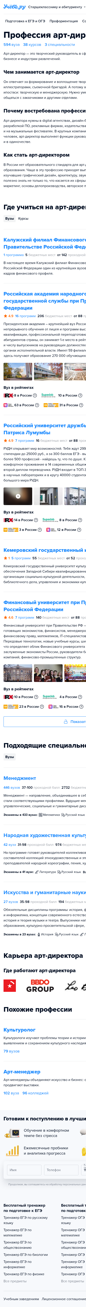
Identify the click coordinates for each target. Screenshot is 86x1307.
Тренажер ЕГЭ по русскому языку (26, 1220)
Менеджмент (20, 778)
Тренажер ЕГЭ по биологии (26, 1255)
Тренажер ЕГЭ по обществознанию (18, 1245)
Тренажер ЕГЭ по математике (18, 1233)
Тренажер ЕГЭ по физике (24, 1274)
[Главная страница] (15, 7)
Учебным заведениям (21, 1299)
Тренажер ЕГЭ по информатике (18, 1264)
